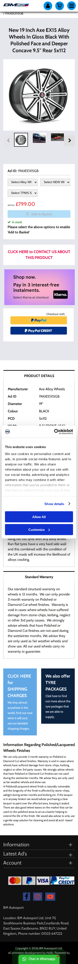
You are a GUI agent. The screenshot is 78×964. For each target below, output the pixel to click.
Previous (8, 140)
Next (69, 140)
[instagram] (37, 896)
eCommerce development (25, 953)
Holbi (49, 953)
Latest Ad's (15, 853)
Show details (54, 504)
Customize (36, 529)
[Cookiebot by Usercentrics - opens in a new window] (55, 431)
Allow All (39, 517)
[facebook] (26, 896)
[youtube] (50, 896)
